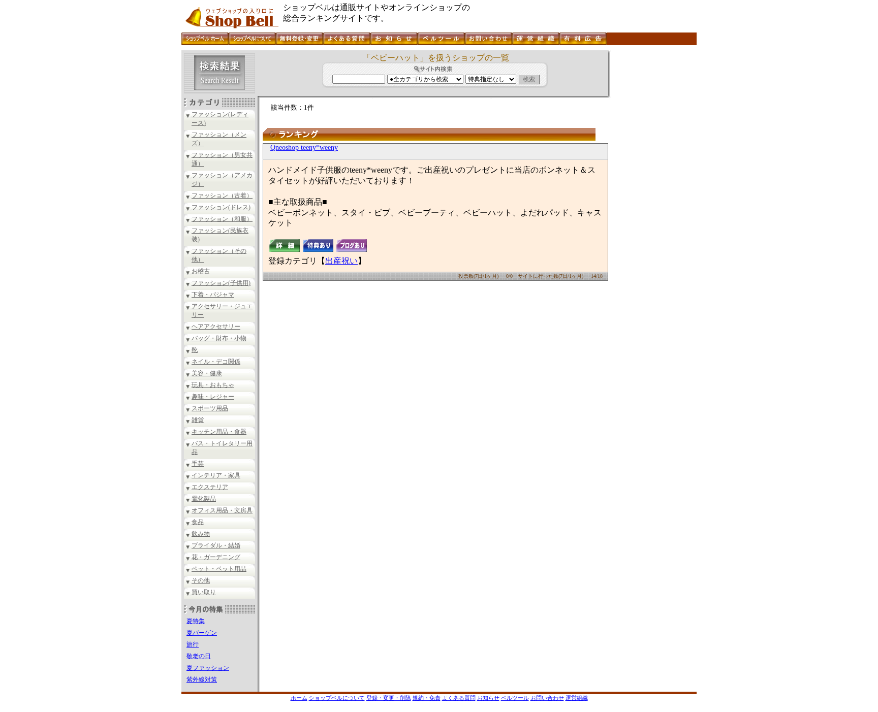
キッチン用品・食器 (219, 431)
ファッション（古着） (222, 195)
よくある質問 (459, 698)
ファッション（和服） (222, 218)
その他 (201, 580)
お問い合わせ (547, 698)
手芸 (198, 463)
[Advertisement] (652, 202)
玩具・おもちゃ (213, 385)
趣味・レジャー (213, 396)
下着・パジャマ (213, 294)
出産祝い (341, 260)
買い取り (204, 592)
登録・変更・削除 (388, 698)
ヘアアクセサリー (216, 326)
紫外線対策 (201, 679)
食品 (198, 522)
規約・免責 (427, 698)
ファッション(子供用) (221, 282)
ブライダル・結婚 (216, 545)
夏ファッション (207, 667)
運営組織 (577, 698)
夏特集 (195, 621)
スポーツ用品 (210, 408)
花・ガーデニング (216, 557)
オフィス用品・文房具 (222, 510)
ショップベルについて (337, 698)
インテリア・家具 (216, 475)
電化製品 (204, 498)
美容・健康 (207, 373)
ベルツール (515, 698)
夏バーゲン (201, 632)
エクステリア (210, 487)
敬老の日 (198, 656)
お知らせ (488, 698)
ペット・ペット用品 (219, 568)
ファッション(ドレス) (221, 207)
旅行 (192, 644)
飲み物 (201, 533)
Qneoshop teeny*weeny (304, 147)
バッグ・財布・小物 (219, 338)
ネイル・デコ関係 (216, 361)
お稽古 (201, 271)
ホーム (299, 698)
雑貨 (198, 420)
